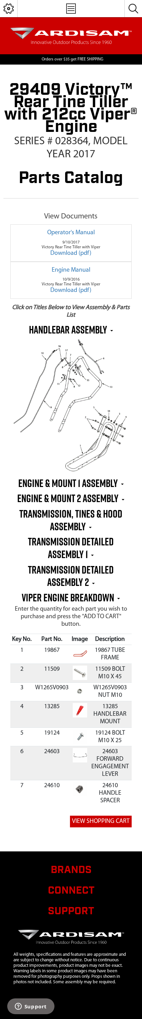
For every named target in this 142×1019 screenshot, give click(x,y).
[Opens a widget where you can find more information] (30, 1007)
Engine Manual (71, 270)
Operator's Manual (71, 233)
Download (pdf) (70, 253)
